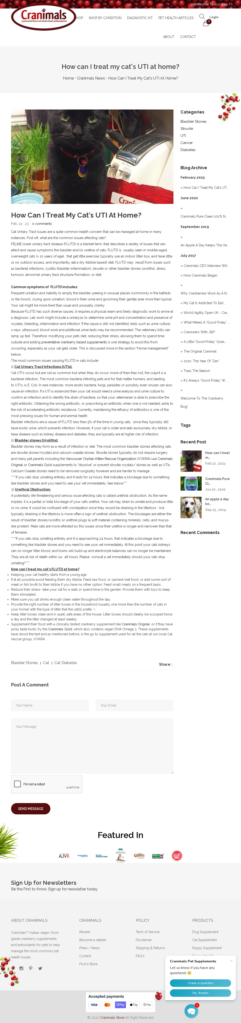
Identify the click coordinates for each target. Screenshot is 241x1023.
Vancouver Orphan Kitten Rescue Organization (101, 459)
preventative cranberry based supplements (74, 342)
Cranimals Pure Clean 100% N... (204, 216)
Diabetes (188, 150)
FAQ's (140, 956)
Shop (78, 18)
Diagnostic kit (140, 18)
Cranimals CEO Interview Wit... (206, 266)
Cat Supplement (204, 940)
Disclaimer (144, 940)
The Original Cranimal (200, 351)
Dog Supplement (205, 932)
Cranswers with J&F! (199, 332)
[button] (191, 1011)
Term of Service (148, 932)
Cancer (187, 143)
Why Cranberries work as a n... (205, 293)
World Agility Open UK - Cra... (206, 313)
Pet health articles (175, 18)
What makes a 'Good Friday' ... (207, 322)
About (168, 37)
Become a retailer (92, 940)
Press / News (89, 948)
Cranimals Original (136, 624)
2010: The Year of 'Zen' (201, 361)
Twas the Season (197, 371)
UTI (183, 136)
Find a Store (88, 964)
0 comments (42, 224)
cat (46, 663)
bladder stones (24, 663)
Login (213, 17)
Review (84, 932)
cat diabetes (65, 663)
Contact (188, 37)
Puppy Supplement (207, 948)
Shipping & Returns (150, 948)
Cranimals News (91, 78)
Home (68, 78)
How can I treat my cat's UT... (206, 187)
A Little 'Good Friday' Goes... (205, 342)
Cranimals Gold (40, 465)
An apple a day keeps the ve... (205, 245)
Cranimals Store (112, 1017)
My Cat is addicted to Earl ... (205, 303)
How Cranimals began (200, 275)
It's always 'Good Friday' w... (205, 380)
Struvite (187, 128)
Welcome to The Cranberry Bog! (202, 402)
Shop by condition (105, 18)
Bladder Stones (193, 121)
